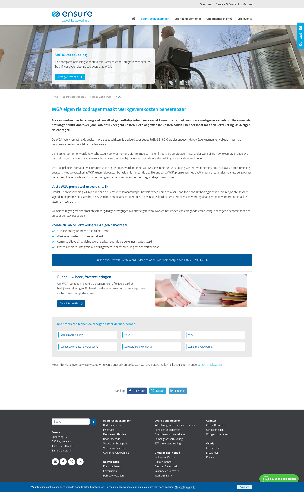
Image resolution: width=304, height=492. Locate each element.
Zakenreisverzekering (200, 347)
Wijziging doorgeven (217, 434)
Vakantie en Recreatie (167, 471)
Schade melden (215, 430)
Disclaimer (212, 453)
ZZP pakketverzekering (168, 443)
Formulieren (110, 471)
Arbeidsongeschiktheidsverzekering (175, 425)
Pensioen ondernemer (167, 430)
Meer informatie (69, 303)
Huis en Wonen (163, 462)
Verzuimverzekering (72, 335)
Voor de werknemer (100, 96)
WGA (127, 335)
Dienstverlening (112, 466)
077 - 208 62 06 (197, 260)
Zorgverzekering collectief (138, 347)
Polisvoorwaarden (113, 476)
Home (55, 96)
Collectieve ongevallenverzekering (79, 347)
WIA (190, 335)
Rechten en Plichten (114, 434)
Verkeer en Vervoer (165, 457)
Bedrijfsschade (111, 439)
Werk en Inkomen (164, 476)
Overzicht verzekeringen (116, 453)
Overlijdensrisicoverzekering (170, 434)
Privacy (210, 457)
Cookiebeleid (213, 448)
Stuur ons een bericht (283, 479)
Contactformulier (215, 425)
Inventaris (109, 430)
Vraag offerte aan (68, 77)
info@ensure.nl (62, 450)
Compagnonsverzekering (169, 439)
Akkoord (244, 486)
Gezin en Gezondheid (166, 466)
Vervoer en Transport (115, 443)
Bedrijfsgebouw (112, 425)
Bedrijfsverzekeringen (74, 96)
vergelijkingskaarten (210, 364)
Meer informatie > (185, 486)
